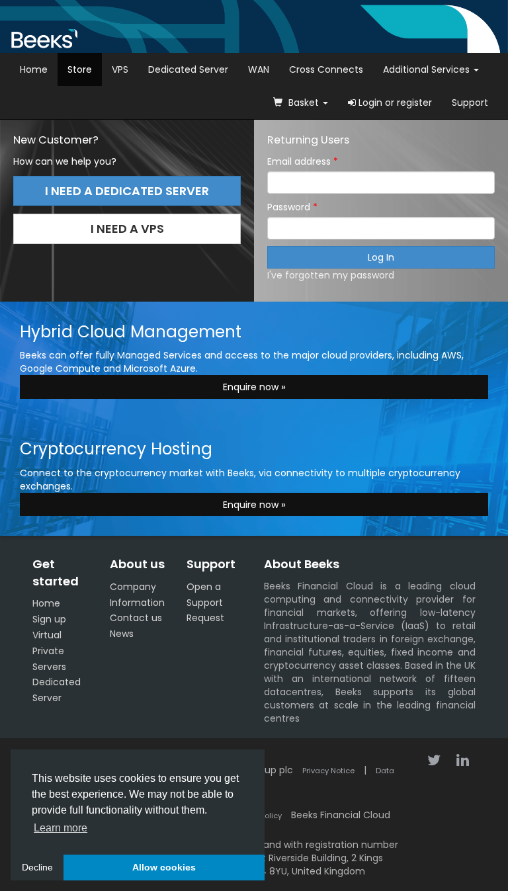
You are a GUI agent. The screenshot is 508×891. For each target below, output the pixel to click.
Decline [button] (37, 867)
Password (290, 207)
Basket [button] (303, 102)
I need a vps (127, 228)
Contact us (136, 617)
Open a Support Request (205, 602)
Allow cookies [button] (164, 867)
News (122, 633)
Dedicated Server (188, 69)
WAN (258, 69)
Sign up (49, 619)
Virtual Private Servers (49, 650)
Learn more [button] (60, 827)
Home (34, 69)
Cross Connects (326, 69)
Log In (381, 257)
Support (470, 102)
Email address (300, 161)
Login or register (394, 102)
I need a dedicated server (127, 191)
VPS (120, 69)
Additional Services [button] (427, 69)
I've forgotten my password (330, 275)
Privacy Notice (328, 770)
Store (79, 69)
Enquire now (252, 387)
